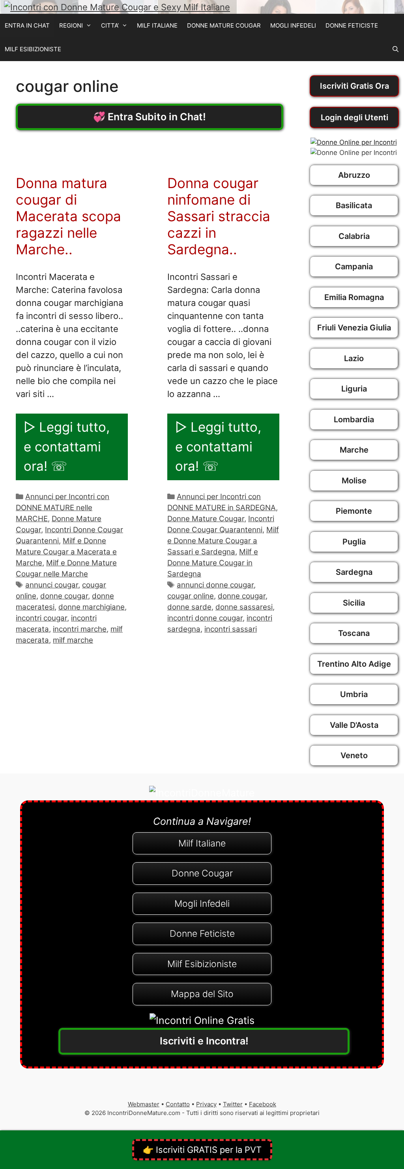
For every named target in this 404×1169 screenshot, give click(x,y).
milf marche (73, 640)
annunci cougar (51, 584)
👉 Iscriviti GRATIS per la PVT (202, 1150)
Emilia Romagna (354, 297)
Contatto (178, 1104)
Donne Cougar (202, 873)
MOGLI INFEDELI (293, 25)
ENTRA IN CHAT (27, 25)
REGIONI (71, 25)
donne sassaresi (244, 607)
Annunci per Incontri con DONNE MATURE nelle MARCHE (62, 507)
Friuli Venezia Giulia (354, 327)
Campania (354, 266)
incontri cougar (41, 618)
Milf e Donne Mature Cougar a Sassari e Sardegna (223, 540)
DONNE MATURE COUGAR (224, 25)
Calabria (354, 236)
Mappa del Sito (202, 993)
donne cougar (64, 595)
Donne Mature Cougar (205, 518)
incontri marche (80, 629)
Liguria (354, 388)
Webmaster (143, 1104)
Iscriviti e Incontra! (204, 1041)
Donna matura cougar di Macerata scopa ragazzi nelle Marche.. (68, 216)
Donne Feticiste (202, 933)
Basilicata (354, 205)
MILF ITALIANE (157, 25)
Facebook (262, 1104)
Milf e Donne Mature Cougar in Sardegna (212, 562)
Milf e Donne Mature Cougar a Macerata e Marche (66, 551)
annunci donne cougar (215, 584)
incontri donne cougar (205, 618)
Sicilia (354, 603)
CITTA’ (110, 25)
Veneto (354, 755)
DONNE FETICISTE (351, 25)
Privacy (206, 1104)
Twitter (233, 1104)
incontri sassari (230, 629)
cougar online (190, 595)
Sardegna (354, 572)
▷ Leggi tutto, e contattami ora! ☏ (67, 446)
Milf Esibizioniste (202, 964)
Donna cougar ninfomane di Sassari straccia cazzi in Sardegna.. (218, 216)
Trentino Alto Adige (354, 664)
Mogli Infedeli (202, 903)
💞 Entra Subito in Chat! (149, 117)
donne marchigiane (91, 607)
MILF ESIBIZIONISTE (33, 49)
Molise (354, 480)
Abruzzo (354, 175)
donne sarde (189, 607)
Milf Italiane (202, 843)
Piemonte (354, 511)
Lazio (354, 358)
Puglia (354, 541)
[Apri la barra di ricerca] (395, 49)
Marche (354, 450)
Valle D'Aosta (354, 725)
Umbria (354, 694)
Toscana (354, 633)
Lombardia (354, 419)
